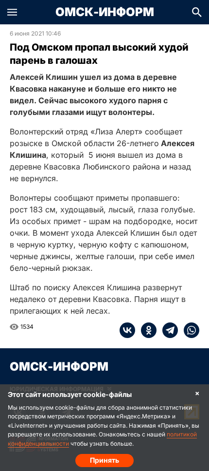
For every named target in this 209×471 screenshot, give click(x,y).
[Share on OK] (146, 330)
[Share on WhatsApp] (188, 330)
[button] (12, 12)
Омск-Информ (104, 12)
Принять (104, 460)
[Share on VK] (127, 330)
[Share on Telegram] (167, 330)
